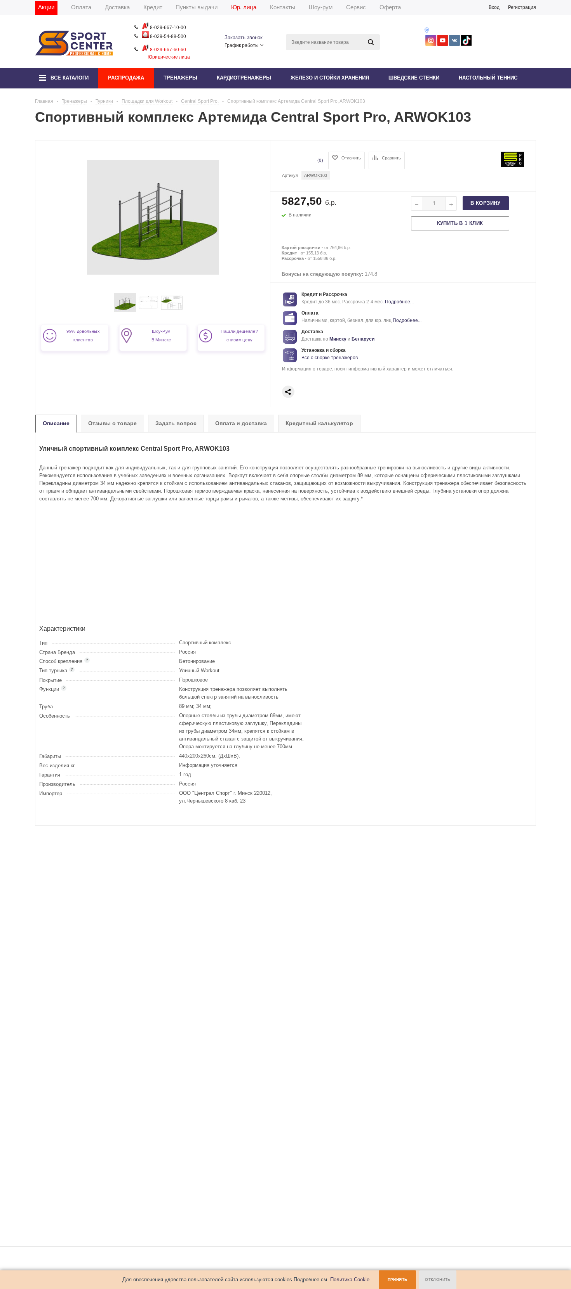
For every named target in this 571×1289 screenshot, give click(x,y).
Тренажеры (180, 78)
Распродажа (126, 78)
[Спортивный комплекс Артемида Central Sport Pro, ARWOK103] (125, 310)
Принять (397, 1279)
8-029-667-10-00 (167, 27)
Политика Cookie (349, 1279)
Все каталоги (69, 78)
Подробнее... (399, 302)
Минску (337, 339)
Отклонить (438, 1279)
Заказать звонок (244, 37)
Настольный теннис (488, 78)
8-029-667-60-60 (167, 49)
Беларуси (363, 339)
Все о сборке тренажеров (329, 357)
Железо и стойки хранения (330, 78)
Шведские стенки (413, 78)
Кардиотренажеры (244, 78)
